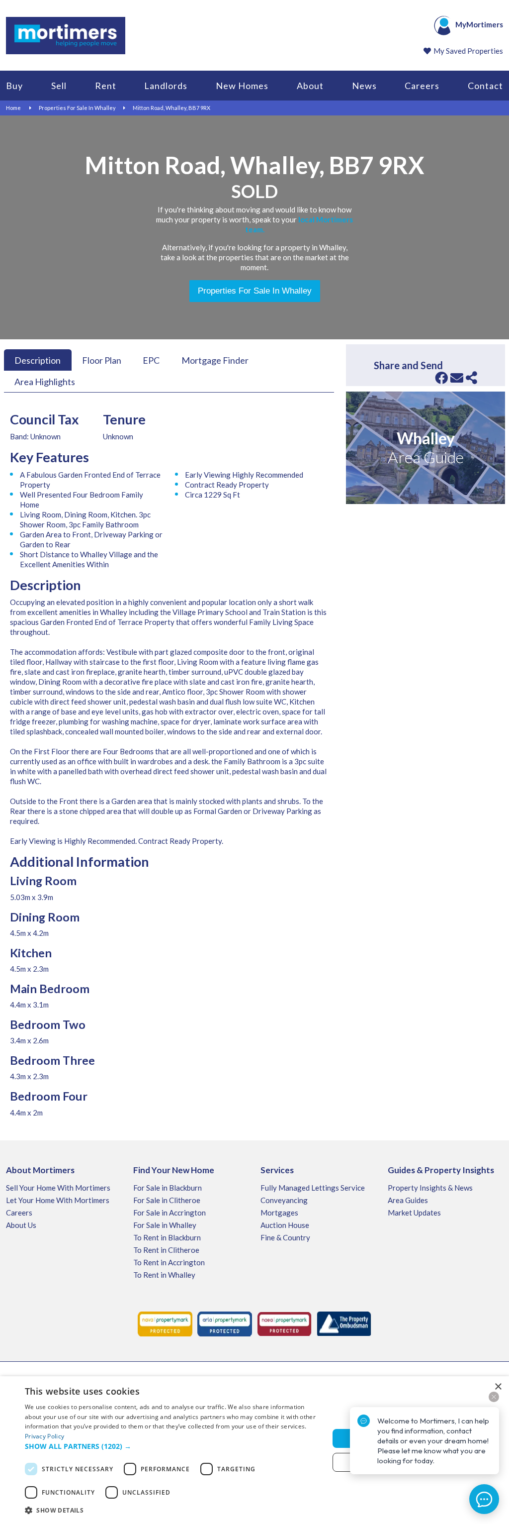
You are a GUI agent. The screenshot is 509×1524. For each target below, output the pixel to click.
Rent (105, 85)
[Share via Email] (456, 378)
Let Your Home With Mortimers (57, 1200)
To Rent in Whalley (164, 1274)
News (364, 85)
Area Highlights (44, 381)
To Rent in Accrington (169, 1262)
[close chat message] (494, 1397)
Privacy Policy (44, 1436)
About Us (21, 1224)
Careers (422, 85)
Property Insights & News (430, 1187)
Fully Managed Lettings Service (312, 1187)
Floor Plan (101, 359)
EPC (151, 359)
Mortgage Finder (215, 359)
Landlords (165, 85)
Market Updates (414, 1212)
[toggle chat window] (484, 1499)
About (310, 85)
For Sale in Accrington (169, 1212)
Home (13, 107)
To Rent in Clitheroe (166, 1249)
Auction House (284, 1224)
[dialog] (254, 1450)
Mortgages (279, 1212)
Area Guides (408, 1200)
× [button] (498, 1387)
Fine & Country (285, 1237)
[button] (172, 1446)
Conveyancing (284, 1200)
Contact (485, 85)
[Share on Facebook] (441, 378)
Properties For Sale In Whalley (77, 107)
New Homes (242, 85)
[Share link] (471, 378)
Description (37, 359)
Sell (59, 85)
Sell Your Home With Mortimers (58, 1187)
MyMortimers (479, 24)
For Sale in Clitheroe (166, 1200)
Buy (14, 85)
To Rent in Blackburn (167, 1237)
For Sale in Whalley (164, 1224)
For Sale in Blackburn (167, 1187)
